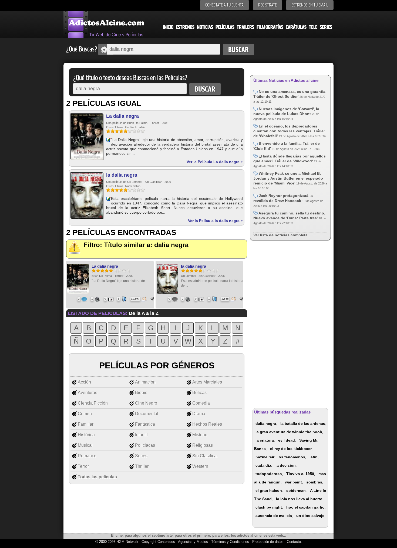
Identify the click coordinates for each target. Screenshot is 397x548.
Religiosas (202, 445)
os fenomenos (292, 457)
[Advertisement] (290, 323)
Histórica (86, 434)
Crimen (85, 413)
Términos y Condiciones (230, 542)
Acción (84, 382)
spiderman (296, 490)
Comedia (201, 403)
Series (326, 27)
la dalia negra (121, 175)
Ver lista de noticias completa (280, 235)
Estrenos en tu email (309, 5)
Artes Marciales (207, 382)
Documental (146, 413)
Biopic (141, 392)
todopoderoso (268, 474)
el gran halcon (268, 490)
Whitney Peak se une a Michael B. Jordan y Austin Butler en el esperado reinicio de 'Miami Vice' (288, 178)
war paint (293, 482)
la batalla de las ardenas (302, 423)
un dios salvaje (310, 515)
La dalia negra (122, 116)
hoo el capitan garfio (305, 507)
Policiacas (145, 445)
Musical (85, 445)
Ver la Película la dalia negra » (215, 220)
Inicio (168, 27)
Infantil (141, 434)
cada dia (263, 465)
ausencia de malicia (273, 515)
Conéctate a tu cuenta (224, 5)
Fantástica (145, 424)
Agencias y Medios (193, 542)
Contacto (294, 542)
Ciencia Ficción (93, 403)
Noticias (205, 27)
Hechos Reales (207, 424)
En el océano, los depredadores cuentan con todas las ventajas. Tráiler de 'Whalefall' (289, 131)
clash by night (268, 507)
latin (313, 457)
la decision (285, 465)
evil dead (286, 440)
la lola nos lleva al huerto (299, 499)
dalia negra (265, 423)
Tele (313, 27)
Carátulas (296, 27)
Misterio (199, 434)
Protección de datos (268, 542)
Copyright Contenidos (158, 542)
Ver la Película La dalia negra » (215, 162)
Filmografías (270, 27)
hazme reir (264, 457)
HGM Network (127, 542)
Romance (87, 455)
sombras (314, 482)
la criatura (264, 440)
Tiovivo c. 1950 (300, 474)
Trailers (245, 27)
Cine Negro (146, 403)
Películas (225, 27)
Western (200, 466)
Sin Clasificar (205, 455)
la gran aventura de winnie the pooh (288, 432)
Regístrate (267, 5)
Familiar (85, 424)
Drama (198, 413)
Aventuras (87, 392)
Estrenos (185, 27)
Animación (145, 382)
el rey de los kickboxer (291, 448)
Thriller (142, 466)
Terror (83, 466)
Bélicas (199, 392)
